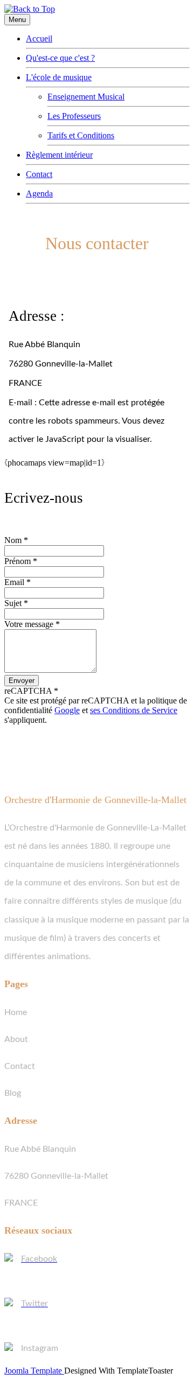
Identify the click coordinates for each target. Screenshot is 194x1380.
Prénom (20, 561)
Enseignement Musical (85, 96)
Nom (16, 540)
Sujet (16, 603)
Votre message (32, 624)
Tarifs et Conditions (80, 135)
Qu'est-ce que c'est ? (60, 57)
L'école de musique (59, 77)
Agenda (39, 193)
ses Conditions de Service (133, 710)
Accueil (39, 38)
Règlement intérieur (59, 154)
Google (67, 710)
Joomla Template (34, 1370)
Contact (39, 174)
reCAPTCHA (31, 690)
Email (17, 582)
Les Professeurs (74, 116)
